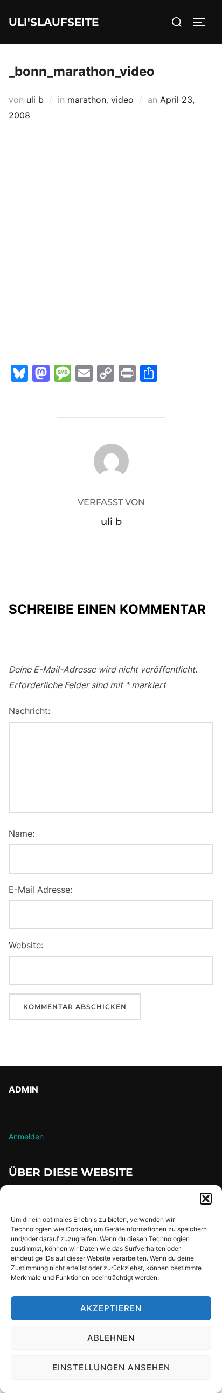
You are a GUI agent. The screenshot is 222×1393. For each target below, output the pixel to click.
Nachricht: (29, 710)
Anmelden (26, 1136)
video (122, 99)
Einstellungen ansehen (111, 1367)
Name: (21, 833)
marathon (86, 99)
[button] (205, 1198)
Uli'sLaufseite (54, 22)
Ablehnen (111, 1338)
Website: (26, 945)
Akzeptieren (111, 1308)
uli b (35, 99)
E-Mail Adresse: (40, 889)
